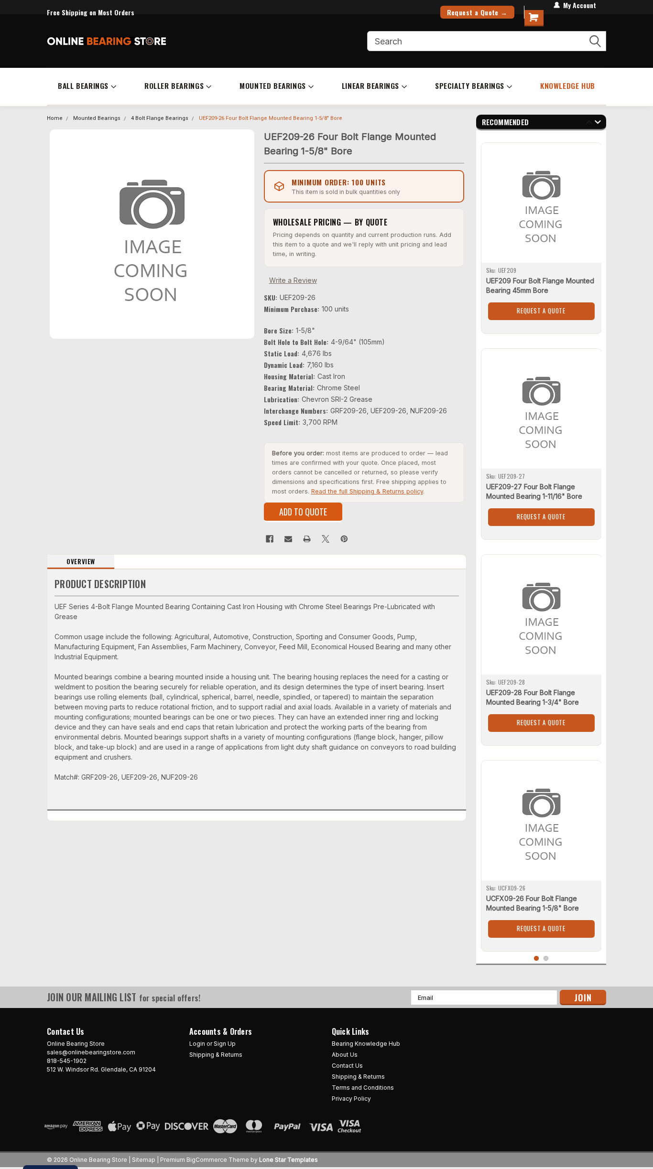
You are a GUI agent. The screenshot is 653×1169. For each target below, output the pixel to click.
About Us (345, 1054)
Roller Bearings (174, 85)
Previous (589, 123)
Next (597, 123)
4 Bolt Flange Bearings (159, 118)
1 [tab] (536, 958)
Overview (80, 561)
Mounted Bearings (272, 85)
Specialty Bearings (469, 85)
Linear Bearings (370, 85)
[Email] (288, 539)
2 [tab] (546, 958)
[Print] (307, 539)
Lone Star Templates (288, 1159)
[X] (325, 539)
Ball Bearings (83, 85)
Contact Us (347, 1065)
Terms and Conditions (363, 1087)
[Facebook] (269, 539)
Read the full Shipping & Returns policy (367, 491)
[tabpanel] (541, 234)
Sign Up (225, 1043)
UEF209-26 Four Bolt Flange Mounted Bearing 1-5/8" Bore (270, 118)
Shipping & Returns (215, 1054)
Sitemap (143, 1159)
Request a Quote (541, 310)
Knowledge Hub (567, 85)
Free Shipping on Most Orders (90, 12)
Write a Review (293, 280)
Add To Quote (303, 511)
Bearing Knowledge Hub (366, 1043)
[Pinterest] (344, 539)
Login (197, 1043)
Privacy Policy (351, 1098)
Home (55, 118)
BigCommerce (206, 1159)
